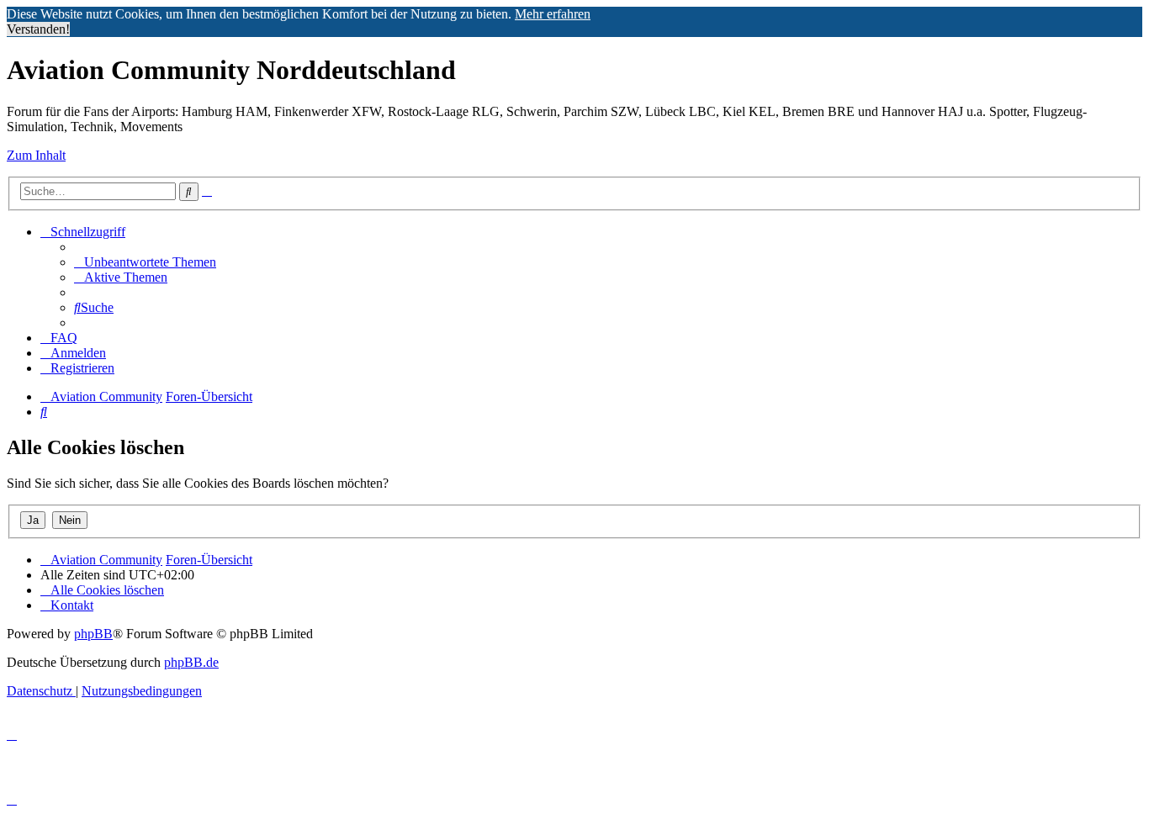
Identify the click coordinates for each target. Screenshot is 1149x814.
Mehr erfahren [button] (552, 14)
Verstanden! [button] (38, 29)
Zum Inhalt (36, 155)
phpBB (93, 633)
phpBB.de (191, 662)
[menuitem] (145, 262)
